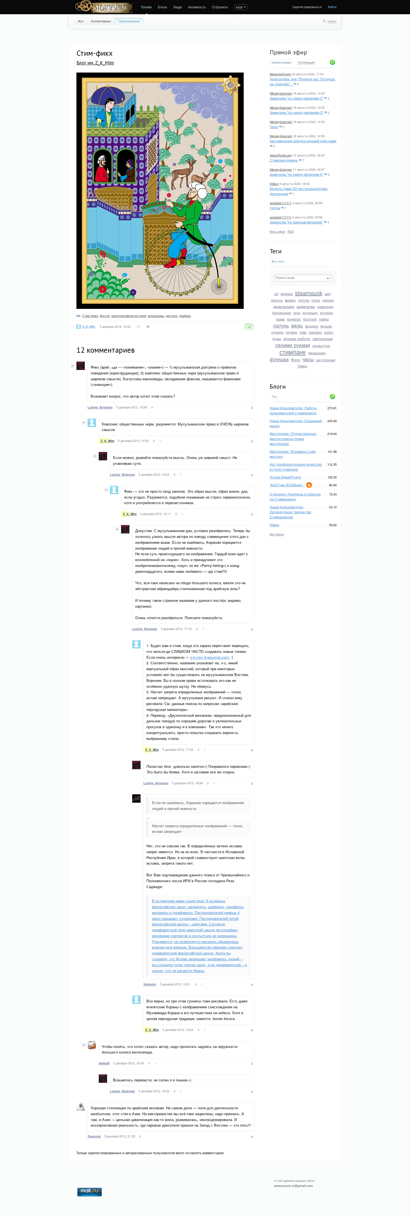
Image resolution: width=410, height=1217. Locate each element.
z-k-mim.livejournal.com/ (210, 657)
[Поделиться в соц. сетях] (138, 326)
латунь (281, 325)
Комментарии (281, 62)
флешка (279, 359)
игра (296, 312)
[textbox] (303, 278)
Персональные (129, 21)
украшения (316, 352)
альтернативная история (128, 315)
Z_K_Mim (88, 326)
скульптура (321, 345)
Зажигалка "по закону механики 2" (296, 98)
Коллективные (101, 21)
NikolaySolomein (281, 93)
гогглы (303, 300)
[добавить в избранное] (148, 326)
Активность (197, 6)
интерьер (310, 312)
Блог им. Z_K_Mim (95, 62)
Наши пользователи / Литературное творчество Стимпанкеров (290, 511)
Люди (177, 6)
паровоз (315, 332)
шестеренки (325, 359)
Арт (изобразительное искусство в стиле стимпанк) (296, 467)
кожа (280, 319)
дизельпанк (283, 306)
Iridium (274, 183)
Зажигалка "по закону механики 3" (296, 112)
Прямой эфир (288, 52)
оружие (291, 332)
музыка (326, 326)
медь (297, 325)
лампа (324, 319)
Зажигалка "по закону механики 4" (296, 174)
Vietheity (149, 984)
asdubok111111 (280, 203)
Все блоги (277, 534)
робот (329, 332)
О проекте (220, 6)
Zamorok (94, 1136)
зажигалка (305, 306)
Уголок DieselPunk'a (285, 477)
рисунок (171, 315)
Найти (332, 21)
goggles (287, 293)
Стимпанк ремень (284, 160)
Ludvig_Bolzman (100, 407)
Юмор (302, 366)
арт (328, 293)
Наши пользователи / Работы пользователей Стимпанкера (293, 410)
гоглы (316, 300)
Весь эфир (277, 231)
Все (80, 21)
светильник (322, 338)
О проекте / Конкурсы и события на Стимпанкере (295, 496)
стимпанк (292, 351)
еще (239, 6)
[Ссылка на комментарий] (152, 408)
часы (308, 359)
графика (185, 315)
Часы (274, 126)
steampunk (308, 293)
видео (290, 300)
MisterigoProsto (280, 74)
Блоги (162, 6)
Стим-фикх (90, 315)
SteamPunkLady (281, 155)
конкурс (294, 319)
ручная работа (296, 338)
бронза (277, 300)
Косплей (310, 319)
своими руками (292, 344)
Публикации (306, 62)
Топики (146, 6)
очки (303, 332)
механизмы (156, 315)
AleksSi (104, 1063)
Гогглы (275, 207)
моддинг (311, 326)
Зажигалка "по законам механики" (296, 222)
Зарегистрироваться (307, 6)
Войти (332, 6)
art (276, 293)
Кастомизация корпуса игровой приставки (303, 140)
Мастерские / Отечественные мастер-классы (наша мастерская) (293, 438)
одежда (277, 332)
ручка (276, 338)
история (326, 312)
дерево (328, 300)
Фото (295, 359)
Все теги (278, 261)
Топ (274, 396)
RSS (291, 231)
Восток (105, 315)
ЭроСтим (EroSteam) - (287, 484)
